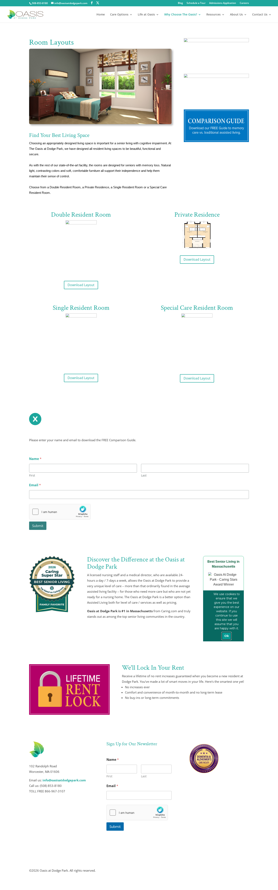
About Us (236, 14)
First (32, 475)
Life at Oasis (146, 14)
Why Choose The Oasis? (180, 14)
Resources (213, 14)
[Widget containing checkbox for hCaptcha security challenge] (60, 511)
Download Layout (81, 285)
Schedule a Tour (196, 3)
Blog (180, 3)
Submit (37, 525)
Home (100, 14)
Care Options (119, 14)
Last (144, 475)
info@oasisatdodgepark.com (64, 780)
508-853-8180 (40, 3)
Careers (244, 3)
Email (35, 485)
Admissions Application (222, 3)
